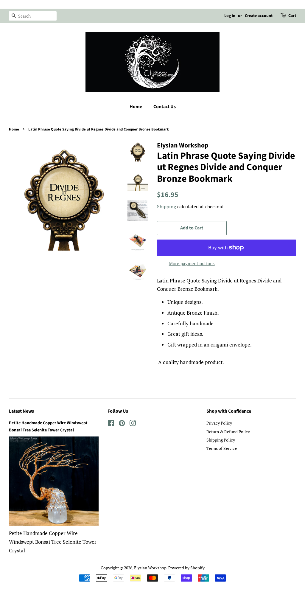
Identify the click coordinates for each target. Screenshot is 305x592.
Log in (229, 16)
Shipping (166, 206)
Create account (259, 16)
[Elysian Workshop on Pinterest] (122, 424)
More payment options (192, 263)
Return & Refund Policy (228, 431)
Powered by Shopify (186, 568)
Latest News (21, 411)
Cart (292, 16)
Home (136, 106)
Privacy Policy (219, 423)
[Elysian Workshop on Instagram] (132, 424)
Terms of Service (221, 448)
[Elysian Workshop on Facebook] (111, 424)
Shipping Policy (220, 440)
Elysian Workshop (150, 568)
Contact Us (164, 106)
